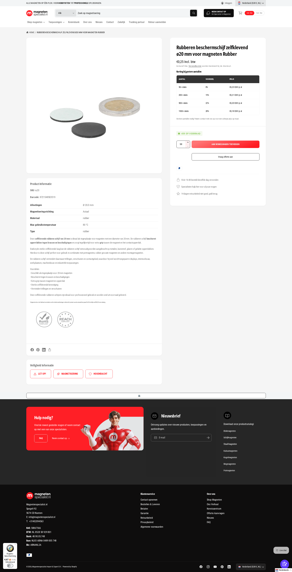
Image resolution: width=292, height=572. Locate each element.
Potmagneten (229, 470)
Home (31, 32)
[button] (240, 13)
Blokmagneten (230, 431)
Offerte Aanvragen (215, 513)
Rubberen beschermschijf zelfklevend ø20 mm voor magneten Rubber (71, 32)
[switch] (10, 565)
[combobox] (137, 13)
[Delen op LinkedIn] (44, 350)
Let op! (42, 373)
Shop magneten (34, 22)
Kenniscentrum (214, 508)
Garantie (145, 513)
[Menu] (15, 545)
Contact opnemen (149, 499)
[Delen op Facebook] (32, 350)
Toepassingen (55, 22)
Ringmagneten (230, 464)
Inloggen (228, 3)
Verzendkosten (195, 66)
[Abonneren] (208, 437)
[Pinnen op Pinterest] (38, 350)
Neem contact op (59, 438)
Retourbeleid (147, 517)
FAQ (41, 438)
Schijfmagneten (230, 437)
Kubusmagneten (230, 451)
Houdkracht (101, 373)
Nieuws (210, 517)
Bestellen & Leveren (150, 504)
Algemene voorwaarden (152, 526)
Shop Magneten (214, 499)
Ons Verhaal (213, 504)
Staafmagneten (230, 444)
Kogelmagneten (230, 457)
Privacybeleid (147, 522)
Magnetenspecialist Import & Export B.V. (46, 567)
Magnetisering (69, 373)
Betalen (144, 508)
